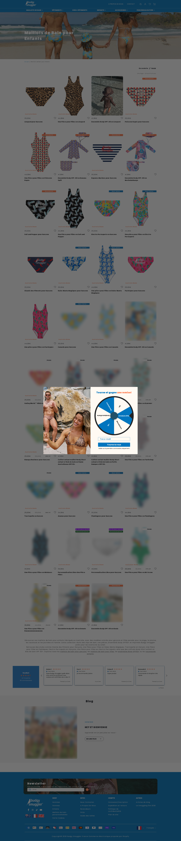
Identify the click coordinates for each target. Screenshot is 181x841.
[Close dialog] (45, 388)
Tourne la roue (114, 444)
